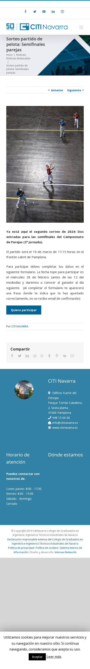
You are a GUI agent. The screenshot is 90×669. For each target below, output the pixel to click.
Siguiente (74, 90)
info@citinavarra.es (57, 4)
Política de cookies (47, 548)
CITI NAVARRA (19, 326)
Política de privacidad (21, 548)
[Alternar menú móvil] (81, 27)
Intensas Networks (65, 552)
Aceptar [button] (37, 657)
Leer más (54, 656)
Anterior (57, 90)
